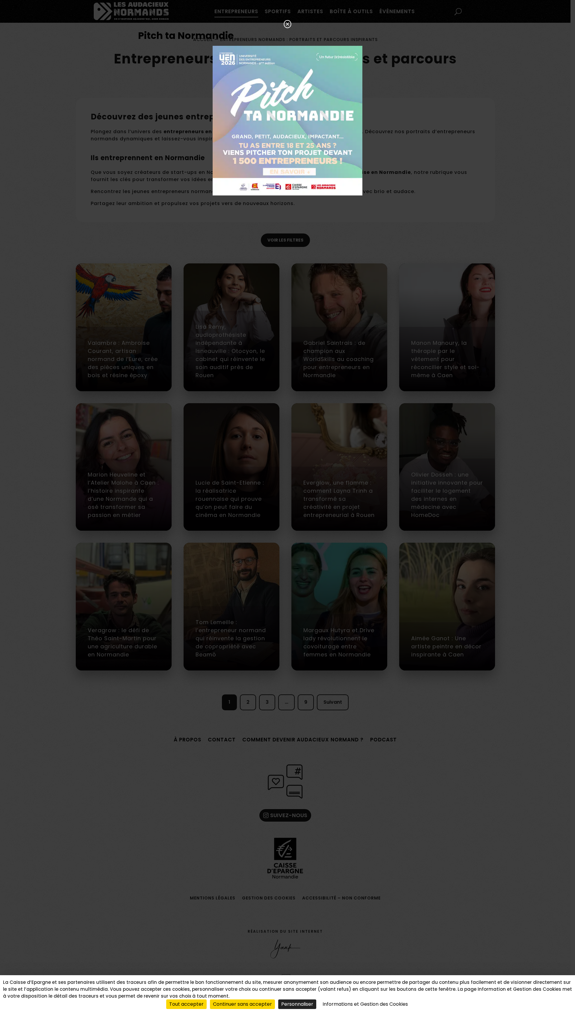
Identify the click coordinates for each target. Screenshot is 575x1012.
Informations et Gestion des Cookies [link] (365, 1004)
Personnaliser (297, 1004)
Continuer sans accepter (242, 1004)
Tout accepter (186, 1004)
